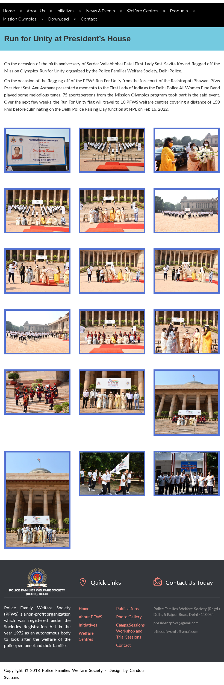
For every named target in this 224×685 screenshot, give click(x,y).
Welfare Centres (142, 10)
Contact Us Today (189, 582)
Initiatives (65, 10)
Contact (89, 19)
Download (58, 19)
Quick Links (106, 582)
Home (84, 608)
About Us (36, 10)
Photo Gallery (129, 616)
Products (179, 10)
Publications (127, 608)
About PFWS (90, 616)
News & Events (100, 10)
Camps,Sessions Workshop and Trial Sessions (130, 630)
